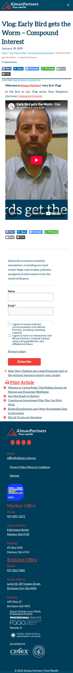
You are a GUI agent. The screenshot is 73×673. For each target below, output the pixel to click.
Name (11, 291)
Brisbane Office (22, 560)
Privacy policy (17, 351)
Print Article (21, 382)
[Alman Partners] (20, 5)
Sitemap (14, 475)
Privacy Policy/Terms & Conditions (30, 467)
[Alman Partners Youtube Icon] (29, 442)
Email (12, 305)
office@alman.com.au (21, 458)
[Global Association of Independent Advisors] (26, 641)
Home (4, 53)
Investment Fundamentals (41, 53)
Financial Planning (19, 80)
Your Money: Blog (17, 53)
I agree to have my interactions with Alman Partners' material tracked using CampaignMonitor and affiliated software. (32, 340)
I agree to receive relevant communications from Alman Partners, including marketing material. (28, 328)
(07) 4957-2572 (16, 516)
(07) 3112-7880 (16, 570)
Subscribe (24, 361)
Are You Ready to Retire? (24, 396)
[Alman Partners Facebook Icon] (13, 442)
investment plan (34, 80)
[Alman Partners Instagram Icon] (24, 442)
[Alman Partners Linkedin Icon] (18, 442)
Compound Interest (30, 96)
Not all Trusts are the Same (25, 417)
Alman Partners (31, 85)
